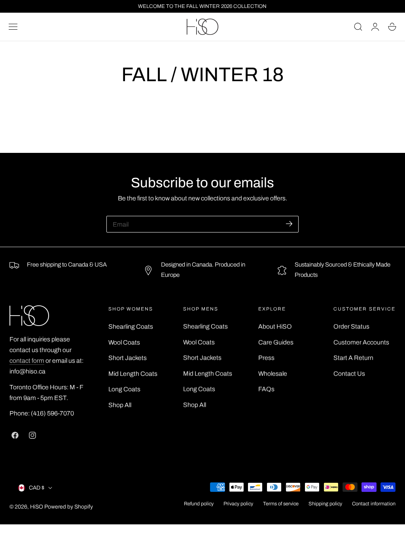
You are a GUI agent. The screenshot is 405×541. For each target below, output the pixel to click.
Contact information (374, 504)
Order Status (351, 326)
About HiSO (275, 326)
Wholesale (272, 373)
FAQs (266, 389)
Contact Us (349, 373)
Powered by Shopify (68, 507)
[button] (13, 26)
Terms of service (281, 504)
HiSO (36, 507)
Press (266, 357)
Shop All (119, 404)
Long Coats (124, 389)
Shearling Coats (130, 326)
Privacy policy (238, 504)
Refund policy (199, 504)
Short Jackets (127, 357)
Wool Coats (124, 342)
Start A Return (353, 357)
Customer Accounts (361, 342)
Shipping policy (325, 504)
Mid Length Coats (132, 373)
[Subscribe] (289, 223)
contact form (26, 360)
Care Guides (275, 342)
